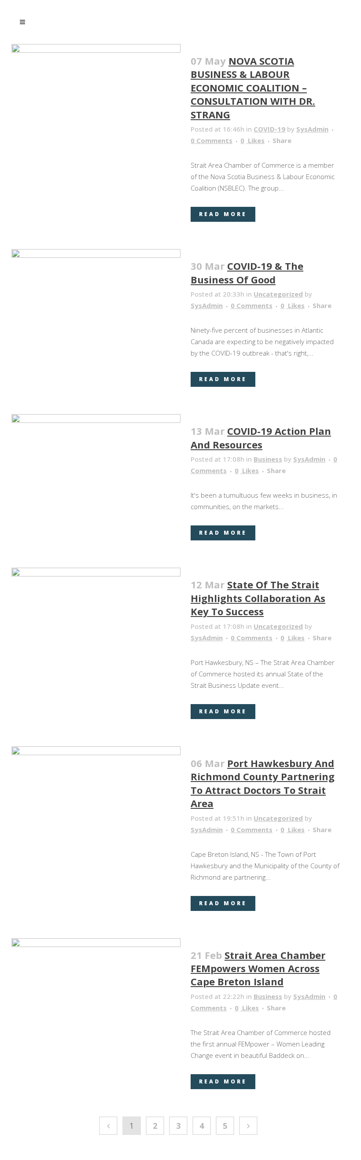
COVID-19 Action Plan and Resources (261, 437)
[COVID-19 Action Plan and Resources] (95, 461)
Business (268, 459)
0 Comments (211, 140)
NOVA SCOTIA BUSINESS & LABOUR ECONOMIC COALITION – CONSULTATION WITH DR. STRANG (253, 87)
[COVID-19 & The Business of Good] (95, 274)
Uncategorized (278, 294)
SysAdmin (312, 129)
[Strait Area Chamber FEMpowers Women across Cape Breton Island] (95, 991)
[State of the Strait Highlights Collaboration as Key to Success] (95, 631)
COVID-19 (269, 129)
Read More (223, 214)
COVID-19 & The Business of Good (247, 272)
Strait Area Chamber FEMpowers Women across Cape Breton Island (258, 968)
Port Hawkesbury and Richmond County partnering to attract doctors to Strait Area (263, 783)
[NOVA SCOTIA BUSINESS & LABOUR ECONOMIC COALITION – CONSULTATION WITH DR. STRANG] (95, 63)
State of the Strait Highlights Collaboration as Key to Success (258, 598)
